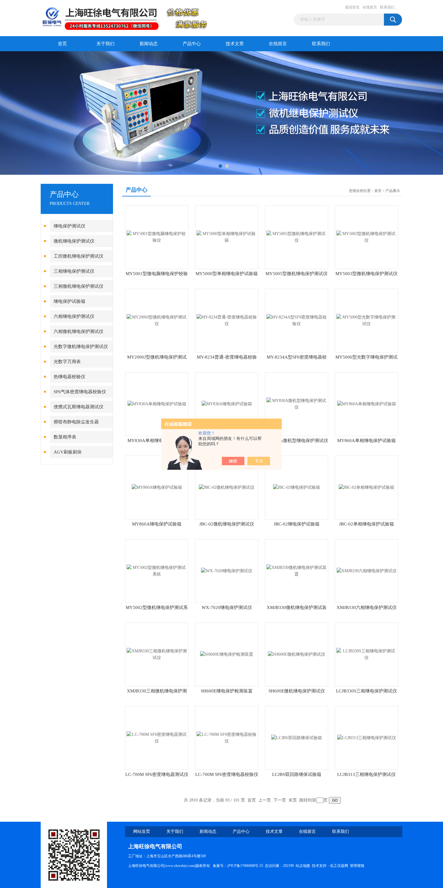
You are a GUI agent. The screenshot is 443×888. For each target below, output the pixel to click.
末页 (292, 800)
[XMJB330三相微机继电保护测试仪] (157, 654)
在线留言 (370, 7)
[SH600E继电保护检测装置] (226, 654)
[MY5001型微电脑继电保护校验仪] (157, 236)
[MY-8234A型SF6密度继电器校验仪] (296, 320)
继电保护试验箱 (69, 301)
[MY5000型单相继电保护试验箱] (226, 236)
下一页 (279, 800)
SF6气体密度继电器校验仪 (80, 391)
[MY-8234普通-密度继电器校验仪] (226, 320)
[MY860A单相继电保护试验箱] (366, 403)
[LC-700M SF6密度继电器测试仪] (157, 737)
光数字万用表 (67, 361)
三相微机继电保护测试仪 (78, 286)
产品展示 (392, 191)
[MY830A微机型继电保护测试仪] (296, 403)
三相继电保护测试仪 (74, 271)
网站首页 (141, 831)
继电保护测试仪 (69, 226)
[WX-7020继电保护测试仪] (226, 570)
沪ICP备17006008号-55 (245, 866)
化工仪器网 (339, 866)
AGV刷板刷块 (68, 452)
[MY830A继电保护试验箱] (227, 403)
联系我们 (387, 7)
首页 (62, 43)
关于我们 (105, 43)
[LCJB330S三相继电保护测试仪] (366, 654)
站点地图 (303, 866)
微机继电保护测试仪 (74, 241)
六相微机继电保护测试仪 (78, 331)
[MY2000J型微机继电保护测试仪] (157, 320)
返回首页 (352, 7)
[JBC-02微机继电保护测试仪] (226, 487)
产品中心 (192, 43)
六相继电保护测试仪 (74, 316)
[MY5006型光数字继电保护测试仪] (366, 320)
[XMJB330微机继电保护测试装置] (296, 570)
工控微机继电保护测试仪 (78, 256)
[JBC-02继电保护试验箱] (296, 487)
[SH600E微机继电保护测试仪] (296, 654)
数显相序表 (65, 437)
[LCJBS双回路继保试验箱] (296, 737)
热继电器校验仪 (69, 376)
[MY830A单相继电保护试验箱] (156, 403)
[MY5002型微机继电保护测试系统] (157, 570)
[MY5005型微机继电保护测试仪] (296, 236)
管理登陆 (357, 866)
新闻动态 (149, 43)
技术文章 (235, 43)
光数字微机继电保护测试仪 (81, 346)
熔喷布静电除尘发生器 (76, 421)
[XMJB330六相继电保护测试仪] (367, 570)
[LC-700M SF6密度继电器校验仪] (226, 737)
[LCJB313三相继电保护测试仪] (366, 737)
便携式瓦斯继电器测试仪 (78, 406)
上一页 (264, 800)
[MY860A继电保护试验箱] (157, 487)
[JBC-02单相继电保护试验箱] (366, 487)
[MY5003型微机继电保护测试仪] (366, 236)
